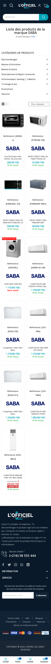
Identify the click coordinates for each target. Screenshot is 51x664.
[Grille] (3, 104)
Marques (39, 618)
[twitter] (9, 565)
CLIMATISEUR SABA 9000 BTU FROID (38, 349)
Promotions (7, 89)
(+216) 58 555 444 (22, 555)
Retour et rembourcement (25, 625)
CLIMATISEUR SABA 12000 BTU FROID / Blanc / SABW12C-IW (38, 285)
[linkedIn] (28, 565)
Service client (14, 618)
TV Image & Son (9, 84)
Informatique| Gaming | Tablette (18, 79)
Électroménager (9, 59)
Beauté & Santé (9, 69)
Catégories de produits (17, 53)
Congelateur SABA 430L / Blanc (13, 412)
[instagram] (15, 565)
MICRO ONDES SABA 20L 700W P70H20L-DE (38, 157)
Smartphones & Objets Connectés (18, 74)
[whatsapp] (22, 565)
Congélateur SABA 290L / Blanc (13, 349)
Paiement (40, 622)
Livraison (26, 622)
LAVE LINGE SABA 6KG (13, 284)
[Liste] (7, 104)
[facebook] (3, 565)
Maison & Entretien (11, 64)
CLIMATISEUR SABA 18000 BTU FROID (38, 412)
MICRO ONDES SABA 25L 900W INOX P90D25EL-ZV (13, 221)
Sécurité (5, 94)
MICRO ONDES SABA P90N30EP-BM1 (38, 221)
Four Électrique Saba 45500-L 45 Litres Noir (13, 157)
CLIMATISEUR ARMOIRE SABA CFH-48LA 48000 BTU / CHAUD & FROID (13, 476)
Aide (27, 618)
